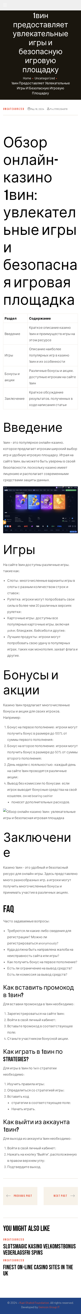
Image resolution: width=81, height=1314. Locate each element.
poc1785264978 (59, 108)
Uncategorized (44, 78)
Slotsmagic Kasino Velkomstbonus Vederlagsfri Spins (39, 1250)
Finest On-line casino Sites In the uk (38, 1270)
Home (27, 78)
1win (36, 1068)
